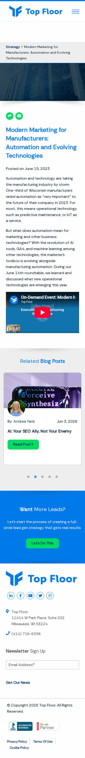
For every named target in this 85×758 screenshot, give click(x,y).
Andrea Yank (24, 421)
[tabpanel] (42, 419)
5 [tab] (56, 477)
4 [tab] (49, 477)
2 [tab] (35, 477)
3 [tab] (42, 477)
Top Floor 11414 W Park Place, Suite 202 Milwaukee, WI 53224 (38, 617)
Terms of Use (43, 742)
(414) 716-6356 (26, 633)
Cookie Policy (19, 748)
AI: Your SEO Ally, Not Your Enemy (40, 431)
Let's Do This (42, 543)
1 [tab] (28, 477)
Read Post (22, 444)
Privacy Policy (17, 742)
